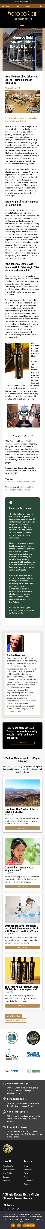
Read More (22, 828)
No (19, 1225)
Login (17, 6)
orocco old (22, 14)
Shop (26, 1166)
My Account (6, 6)
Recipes (6, 1177)
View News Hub (13, 1016)
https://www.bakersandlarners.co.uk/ (20, 481)
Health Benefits (9, 1169)
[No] (42, 1220)
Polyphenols (8, 1166)
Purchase (23, 743)
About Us (28, 1169)
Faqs (26, 1173)
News (33, 60)
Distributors (28, 1180)
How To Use (8, 1173)
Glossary (6, 1180)
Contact (27, 6)
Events (27, 60)
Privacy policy (29, 1225)
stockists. (27, 490)
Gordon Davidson (16, 60)
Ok (13, 1225)
